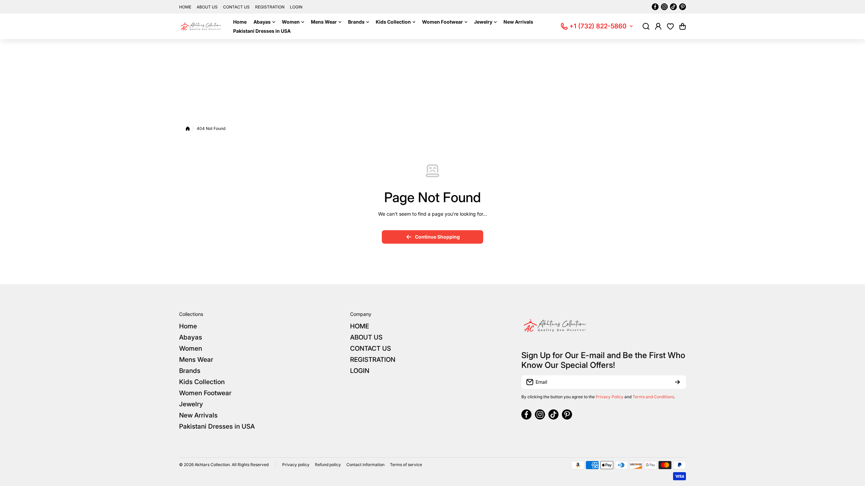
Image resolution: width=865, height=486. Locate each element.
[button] (682, 26)
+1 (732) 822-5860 (597, 26)
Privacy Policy (609, 396)
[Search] (646, 26)
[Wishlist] (670, 26)
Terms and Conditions (653, 396)
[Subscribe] (677, 382)
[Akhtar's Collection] (201, 26)
